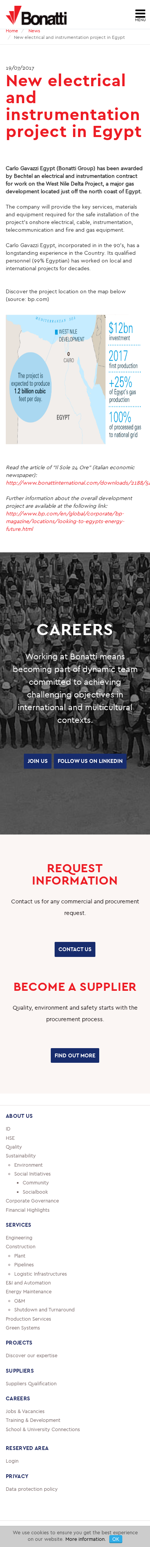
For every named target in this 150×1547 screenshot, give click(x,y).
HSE (10, 1152)
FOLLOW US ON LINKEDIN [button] (75, 781)
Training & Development (33, 1435)
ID (8, 1144)
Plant (19, 1270)
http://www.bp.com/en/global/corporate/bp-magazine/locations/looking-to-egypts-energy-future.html (65, 521)
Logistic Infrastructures (40, 1288)
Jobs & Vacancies (25, 1426)
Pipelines (24, 1279)
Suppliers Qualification (31, 1398)
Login (12, 1476)
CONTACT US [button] (75, 967)
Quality (14, 1162)
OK (115, 1539)
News (34, 30)
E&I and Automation (28, 1297)
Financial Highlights (28, 1224)
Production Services (28, 1333)
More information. (85, 1539)
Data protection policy (32, 1503)
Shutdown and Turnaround (44, 1324)
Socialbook (35, 1206)
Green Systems (23, 1343)
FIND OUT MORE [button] (75, 1071)
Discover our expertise (31, 1370)
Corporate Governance (32, 1216)
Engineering (19, 1252)
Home (12, 30)
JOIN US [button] (75, 760)
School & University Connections (43, 1444)
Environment (28, 1179)
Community (36, 1197)
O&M (19, 1315)
